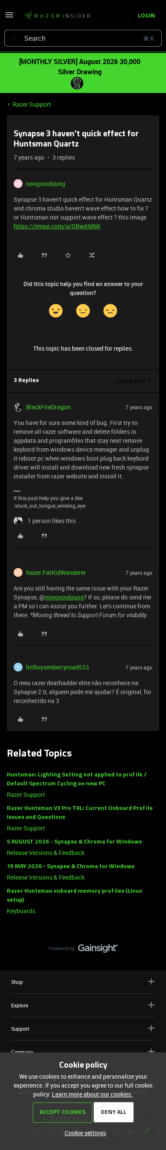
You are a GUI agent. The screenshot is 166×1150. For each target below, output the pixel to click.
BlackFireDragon (48, 407)
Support (20, 1028)
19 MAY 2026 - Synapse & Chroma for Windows (71, 866)
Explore (19, 1005)
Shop (17, 981)
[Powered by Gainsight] (83, 950)
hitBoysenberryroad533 (57, 667)
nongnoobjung (45, 184)
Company (22, 1052)
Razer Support (32, 104)
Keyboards (21, 911)
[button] (9, 18)
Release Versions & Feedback (45, 853)
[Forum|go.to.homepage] (57, 16)
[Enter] (14, 38)
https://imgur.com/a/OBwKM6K (57, 226)
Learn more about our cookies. (92, 1094)
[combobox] (83, 38)
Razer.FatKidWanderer (56, 572)
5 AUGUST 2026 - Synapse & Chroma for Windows (74, 842)
